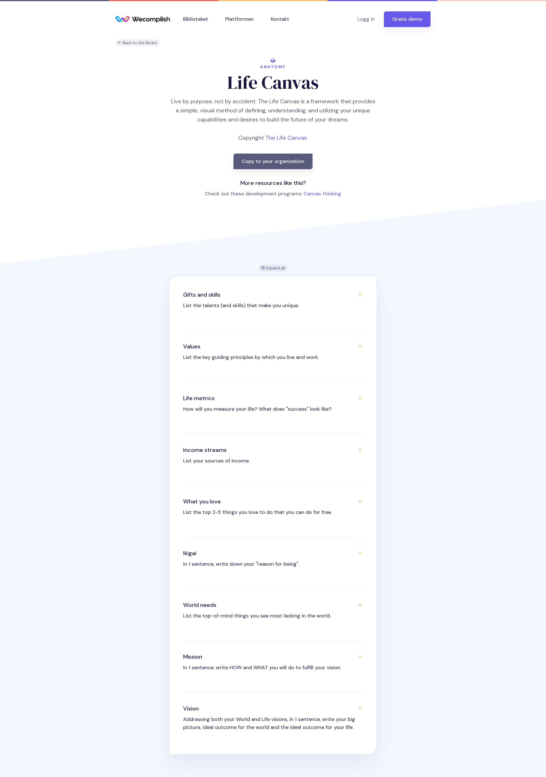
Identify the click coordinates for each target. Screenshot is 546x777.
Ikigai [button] (189, 553)
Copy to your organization (273, 161)
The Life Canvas (286, 137)
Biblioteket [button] (195, 19)
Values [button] (191, 346)
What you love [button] (202, 501)
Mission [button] (192, 656)
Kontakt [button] (280, 19)
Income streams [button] (205, 450)
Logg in (366, 19)
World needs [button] (199, 605)
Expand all (275, 268)
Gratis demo (407, 19)
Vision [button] (191, 708)
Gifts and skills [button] (201, 294)
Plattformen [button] (239, 19)
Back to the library (139, 42)
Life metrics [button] (199, 398)
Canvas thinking (322, 193)
